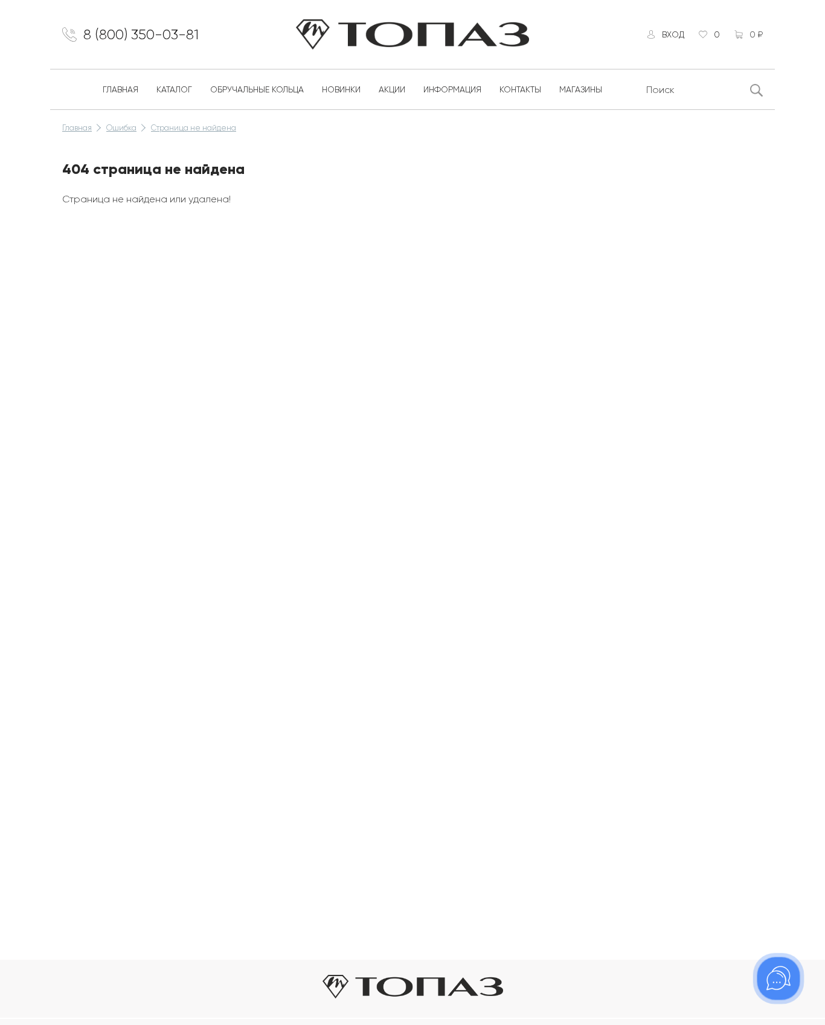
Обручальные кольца (257, 89)
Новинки (341, 89)
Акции (392, 89)
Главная (120, 89)
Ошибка (121, 127)
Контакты (520, 89)
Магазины (580, 89)
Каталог (174, 89)
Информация (452, 89)
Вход (673, 34)
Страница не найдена (193, 127)
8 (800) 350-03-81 (141, 34)
